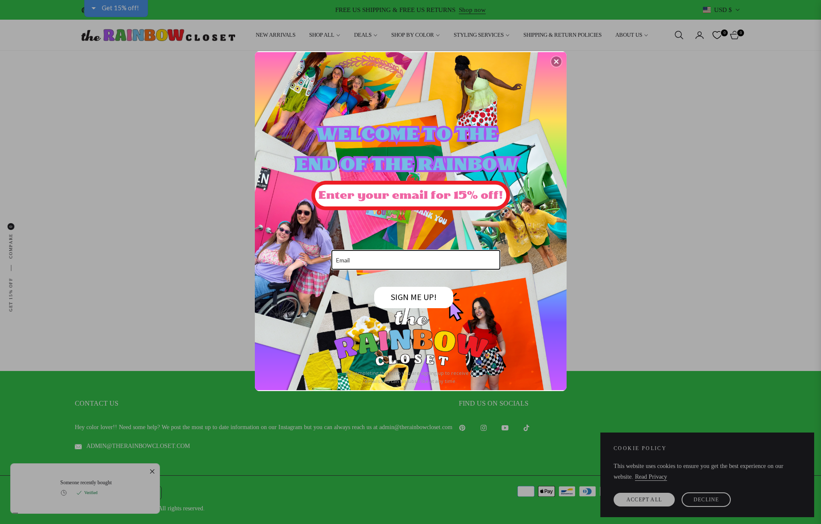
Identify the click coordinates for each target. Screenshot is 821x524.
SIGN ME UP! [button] (414, 296)
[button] (556, 61)
